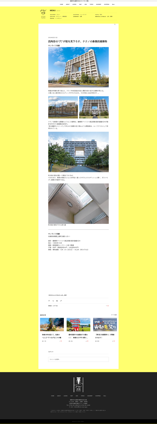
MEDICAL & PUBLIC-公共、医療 (57, 295)
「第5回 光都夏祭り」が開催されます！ (104, 336)
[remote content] (78, 271)
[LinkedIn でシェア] (57, 301)
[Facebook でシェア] (49, 301)
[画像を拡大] (63, 107)
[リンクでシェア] (61, 301)
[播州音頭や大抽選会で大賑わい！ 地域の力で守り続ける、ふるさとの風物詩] (78, 324)
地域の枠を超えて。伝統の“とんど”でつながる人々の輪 (51, 336)
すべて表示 (114, 314)
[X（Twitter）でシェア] (53, 301)
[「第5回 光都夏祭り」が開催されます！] (105, 324)
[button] (115, 24)
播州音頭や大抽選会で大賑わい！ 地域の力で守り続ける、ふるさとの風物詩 (78, 336)
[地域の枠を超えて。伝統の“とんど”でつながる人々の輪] (52, 324)
